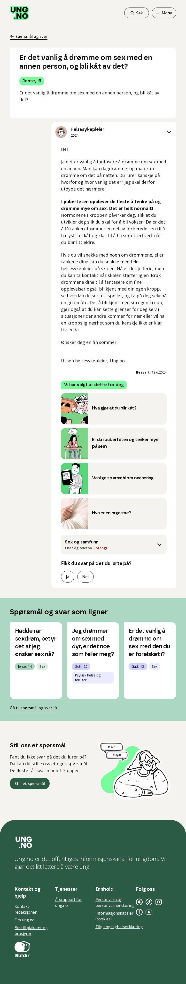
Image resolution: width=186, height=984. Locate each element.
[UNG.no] (93, 842)
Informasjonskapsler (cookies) (114, 916)
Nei (85, 576)
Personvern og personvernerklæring (115, 902)
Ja (67, 576)
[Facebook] (139, 912)
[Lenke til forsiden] (19, 13)
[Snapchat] (139, 902)
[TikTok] (149, 902)
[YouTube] (149, 912)
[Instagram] (158, 902)
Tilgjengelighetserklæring (119, 926)
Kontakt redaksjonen (26, 909)
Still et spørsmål (30, 783)
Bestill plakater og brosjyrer (31, 930)
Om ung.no (25, 920)
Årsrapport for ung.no (68, 902)
